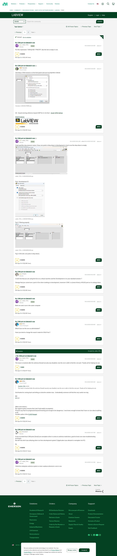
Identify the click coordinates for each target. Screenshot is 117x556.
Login (97, 15)
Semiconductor (34, 534)
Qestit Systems (19, 117)
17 (20, 370)
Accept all (84, 550)
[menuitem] (14, 4)
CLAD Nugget (32, 414)
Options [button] (98, 45)
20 (20, 474)
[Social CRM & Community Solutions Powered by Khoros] (99, 491)
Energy (32, 523)
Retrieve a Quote (54, 517)
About (71, 514)
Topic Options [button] (18, 27)
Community (17, 10)
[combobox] (60, 21)
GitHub (60, 113)
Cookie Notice (28, 552)
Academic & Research (37, 510)
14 (20, 290)
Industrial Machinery (36, 527)
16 (20, 342)
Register (90, 15)
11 (20, 57)
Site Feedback (92, 528)
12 (20, 130)
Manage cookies (72, 550)
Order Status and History (57, 514)
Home (11, 10)
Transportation (34, 537)
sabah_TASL (98, 351)
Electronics (33, 520)
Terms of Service (54, 521)
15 (20, 313)
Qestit (52, 113)
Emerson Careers (74, 517)
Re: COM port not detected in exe (25, 43)
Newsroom (72, 521)
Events (71, 528)
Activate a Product (94, 521)
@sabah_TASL (22, 386)
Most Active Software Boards (44, 10)
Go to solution (27, 37)
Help (103, 15)
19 (20, 451)
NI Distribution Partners (56, 510)
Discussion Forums (28, 10)
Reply (98, 54)
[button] (17, 54)
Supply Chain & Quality (76, 524)
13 (20, 263)
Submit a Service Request (96, 524)
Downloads (91, 510)
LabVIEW (57, 10)
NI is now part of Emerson (76, 510)
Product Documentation (95, 514)
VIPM (56, 113)
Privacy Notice (55, 550)
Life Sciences (34, 530)
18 (20, 421)
